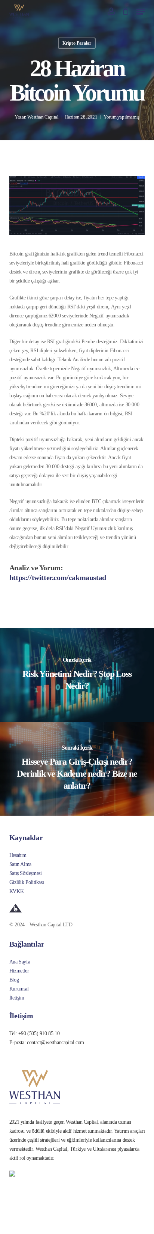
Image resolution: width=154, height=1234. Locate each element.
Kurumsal (19, 989)
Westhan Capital (42, 117)
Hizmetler (19, 971)
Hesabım (18, 855)
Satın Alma (20, 864)
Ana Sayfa (19, 962)
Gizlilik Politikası (26, 882)
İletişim (16, 998)
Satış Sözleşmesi (25, 873)
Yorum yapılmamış (121, 117)
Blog (14, 980)
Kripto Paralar (77, 43)
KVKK (16, 891)
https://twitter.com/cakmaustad (57, 577)
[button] (140, 11)
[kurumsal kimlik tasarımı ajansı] (77, 908)
